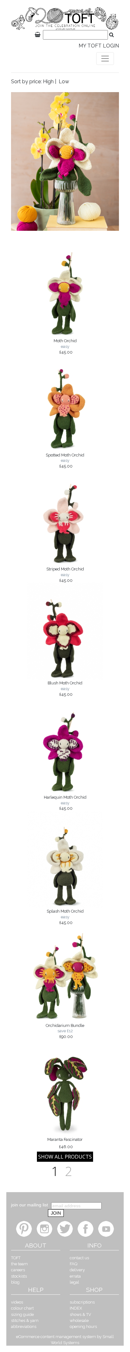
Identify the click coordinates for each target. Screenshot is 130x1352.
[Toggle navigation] (105, 58)
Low (64, 82)
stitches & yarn (24, 1320)
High (48, 82)
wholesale (79, 1320)
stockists (19, 1276)
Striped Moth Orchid (65, 574)
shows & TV (80, 1314)
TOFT (16, 1257)
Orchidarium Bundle (65, 1031)
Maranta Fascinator (65, 1143)
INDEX (76, 1308)
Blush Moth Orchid (65, 688)
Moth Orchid (65, 346)
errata (75, 1276)
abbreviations (23, 1326)
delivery (77, 1269)
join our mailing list (29, 1204)
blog (15, 1282)
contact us (79, 1257)
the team (19, 1263)
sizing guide (22, 1314)
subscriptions (82, 1302)
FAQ (73, 1263)
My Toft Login (99, 46)
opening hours (83, 1326)
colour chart (22, 1308)
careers (18, 1269)
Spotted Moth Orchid (65, 460)
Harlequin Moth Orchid (65, 803)
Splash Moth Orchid (65, 917)
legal (74, 1282)
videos (17, 1302)
